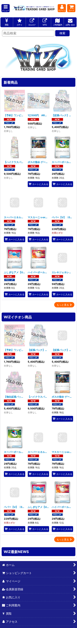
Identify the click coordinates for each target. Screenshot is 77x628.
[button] (5, 8)
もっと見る (63, 304)
